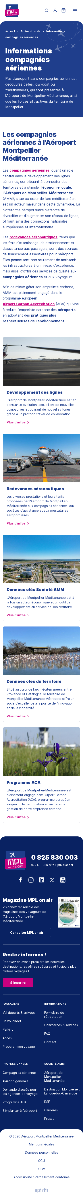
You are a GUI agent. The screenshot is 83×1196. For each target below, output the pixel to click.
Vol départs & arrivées (19, 1012)
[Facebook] (20, 880)
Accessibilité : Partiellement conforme (42, 1177)
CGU (41, 1161)
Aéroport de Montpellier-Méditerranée (54, 1076)
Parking (8, 1029)
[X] (52, 880)
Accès (7, 1038)
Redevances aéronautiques (35, 488)
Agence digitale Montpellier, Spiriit (41, 1190)
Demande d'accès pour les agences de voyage (20, 1091)
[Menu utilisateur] (55, 11)
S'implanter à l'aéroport (20, 1110)
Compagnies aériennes (20, 1073)
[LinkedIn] (41, 880)
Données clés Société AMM (35, 589)
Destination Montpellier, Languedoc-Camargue (62, 1091)
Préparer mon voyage (19, 1046)
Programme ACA (24, 782)
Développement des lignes (35, 392)
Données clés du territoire (34, 681)
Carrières (51, 1110)
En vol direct (12, 1021)
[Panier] (63, 10)
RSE (47, 1102)
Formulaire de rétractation (54, 1014)
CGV (41, 1169)
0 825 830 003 (54, 857)
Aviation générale (16, 1081)
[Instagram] (31, 880)
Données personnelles (41, 1152)
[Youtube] (63, 880)
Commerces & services (61, 1025)
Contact (50, 1042)
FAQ (47, 1033)
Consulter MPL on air (26, 932)
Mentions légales (41, 1144)
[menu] (75, 10)
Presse (49, 1118)
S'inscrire (18, 983)
